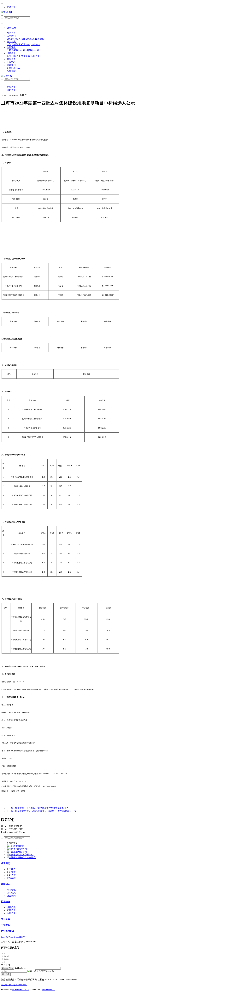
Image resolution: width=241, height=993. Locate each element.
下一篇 (41, 811)
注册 (14, 7)
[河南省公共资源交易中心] (20, 854)
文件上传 (5, 965)
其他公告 (11, 87)
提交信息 (5, 974)
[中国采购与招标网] (17, 851)
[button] (40, 971)
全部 (9, 44)
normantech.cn (48, 989)
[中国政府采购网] (16, 846)
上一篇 (38, 808)
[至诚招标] (120, 12)
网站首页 (11, 33)
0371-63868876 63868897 (13, 937)
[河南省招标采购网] (17, 849)
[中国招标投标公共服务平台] (21, 857)
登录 (9, 7)
